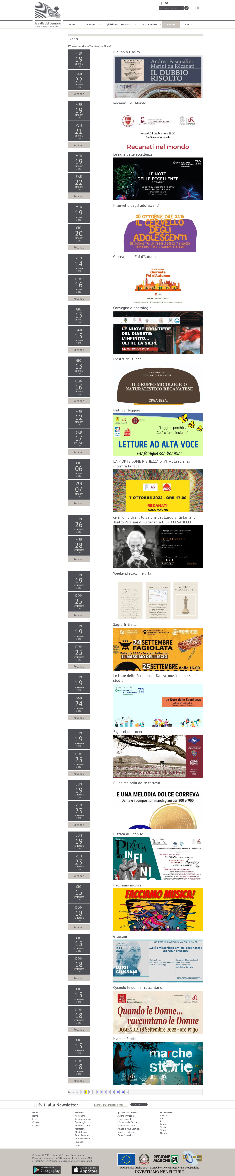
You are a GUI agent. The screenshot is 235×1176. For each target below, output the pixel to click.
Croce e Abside (125, 1119)
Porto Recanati (82, 1135)
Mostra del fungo (127, 359)
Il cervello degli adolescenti (136, 205)
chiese (163, 1115)
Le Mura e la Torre (126, 1125)
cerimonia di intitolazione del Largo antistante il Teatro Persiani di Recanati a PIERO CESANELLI (154, 519)
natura (163, 1133)
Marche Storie (124, 1038)
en (199, 8)
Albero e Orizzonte (127, 1115)
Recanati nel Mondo (129, 103)
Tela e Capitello (125, 1135)
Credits (35, 1125)
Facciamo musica (127, 885)
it (195, 8)
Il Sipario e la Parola (127, 1122)
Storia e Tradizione (127, 1132)
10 (118, 1092)
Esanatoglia (81, 1122)
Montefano (80, 1128)
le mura (164, 1124)
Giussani (120, 936)
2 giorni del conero (129, 731)
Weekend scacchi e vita (132, 573)
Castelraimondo (83, 1119)
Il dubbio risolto (126, 51)
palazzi (163, 1121)
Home (35, 1115)
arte (162, 1118)
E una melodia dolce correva (136, 782)
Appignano (80, 1115)
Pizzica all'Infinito (128, 834)
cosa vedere (149, 24)
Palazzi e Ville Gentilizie (129, 1128)
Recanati (79, 1141)
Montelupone (81, 1132)
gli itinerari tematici (118, 24)
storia (163, 1127)
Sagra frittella (125, 624)
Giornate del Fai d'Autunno (135, 256)
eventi (171, 24)
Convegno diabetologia (132, 307)
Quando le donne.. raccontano (137, 987)
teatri (163, 1130)
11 (123, 1092)
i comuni (91, 24)
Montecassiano (82, 1125)
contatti (190, 24)
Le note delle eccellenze (133, 154)
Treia (77, 1145)
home (72, 24)
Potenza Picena (82, 1138)
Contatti (36, 1122)
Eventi (35, 1119)
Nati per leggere (126, 410)
